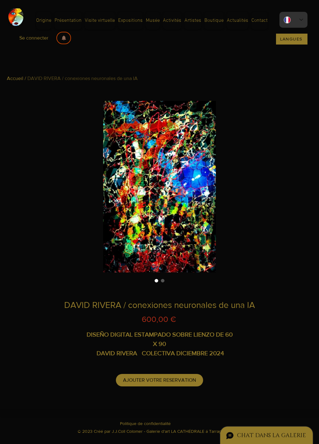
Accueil (15, 78)
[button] (63, 38)
